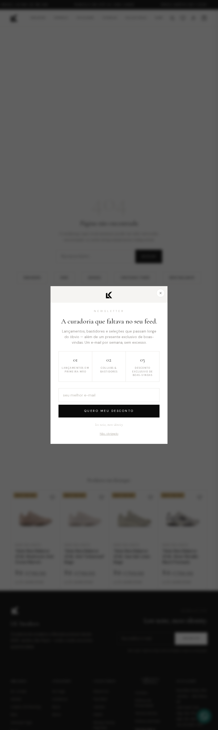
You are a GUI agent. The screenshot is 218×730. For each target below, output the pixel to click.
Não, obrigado (109, 434)
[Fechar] (160, 293)
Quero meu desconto (109, 411)
